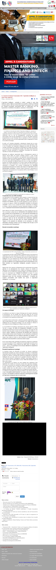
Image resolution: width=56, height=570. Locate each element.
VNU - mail (4, 549)
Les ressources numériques (35, 553)
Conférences (32, 32)
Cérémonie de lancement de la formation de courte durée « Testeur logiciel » (47, 121)
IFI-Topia (2, 32)
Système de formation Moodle (36, 549)
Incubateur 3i (40, 32)
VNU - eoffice (4, 551)
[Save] (37, 98)
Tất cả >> (53, 125)
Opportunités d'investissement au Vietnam (12, 533)
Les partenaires (33, 557)
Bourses (3, 557)
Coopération (34, 8)
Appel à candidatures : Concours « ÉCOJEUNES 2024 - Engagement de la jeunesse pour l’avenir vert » (48, 111)
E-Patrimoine (9, 32)
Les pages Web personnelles (35, 555)
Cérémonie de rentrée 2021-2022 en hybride (12, 529)
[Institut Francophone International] (7, 3)
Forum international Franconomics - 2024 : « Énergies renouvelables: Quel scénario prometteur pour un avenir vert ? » (48, 104)
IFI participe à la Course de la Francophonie (12, 507)
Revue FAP (16, 32)
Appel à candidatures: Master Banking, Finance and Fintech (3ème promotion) (20, 519)
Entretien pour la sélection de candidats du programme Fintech (16, 504)
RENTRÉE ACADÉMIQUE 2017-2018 (11, 538)
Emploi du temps (33, 551)
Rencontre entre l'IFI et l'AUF (9, 502)
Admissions (19, 8)
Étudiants (41, 8)
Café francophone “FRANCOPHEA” (10, 506)
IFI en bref (6, 8)
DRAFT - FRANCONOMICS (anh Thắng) (11, 531)
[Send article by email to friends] (32, 98)
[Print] (34, 98)
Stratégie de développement (9, 540)
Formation (13, 8)
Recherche (27, 8)
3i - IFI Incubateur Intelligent (9, 536)
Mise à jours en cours (7, 535)
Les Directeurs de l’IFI (7, 539)
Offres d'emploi (4, 559)
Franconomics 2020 (7, 532)
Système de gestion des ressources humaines (11, 553)
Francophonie (23, 32)
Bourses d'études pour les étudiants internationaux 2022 (15, 503)
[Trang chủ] (1, 8)
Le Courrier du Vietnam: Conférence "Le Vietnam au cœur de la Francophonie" (48, 117)
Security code (4, 492)
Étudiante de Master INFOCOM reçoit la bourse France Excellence (47, 98)
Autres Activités (32, 559)
